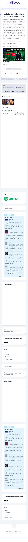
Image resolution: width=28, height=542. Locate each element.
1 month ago (10, 250)
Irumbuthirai (8, 68)
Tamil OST (17, 79)
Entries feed (7, 354)
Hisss (10, 242)
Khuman (10, 266)
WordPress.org (8, 359)
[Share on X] (5, 73)
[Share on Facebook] (11, 73)
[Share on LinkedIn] (22, 73)
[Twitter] (14, 6)
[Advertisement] (12, 314)
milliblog (11, 219)
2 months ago (10, 263)
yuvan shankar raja (17, 68)
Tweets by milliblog (8, 208)
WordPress (13, 532)
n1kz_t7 (10, 252)
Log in (6, 351)
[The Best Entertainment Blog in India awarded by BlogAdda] (14, 331)
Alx (21, 532)
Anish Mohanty (12, 231)
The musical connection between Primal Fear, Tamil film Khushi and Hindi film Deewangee (7, 110)
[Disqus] (14, 135)
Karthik (12, 79)
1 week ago (9, 228)
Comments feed (8, 356)
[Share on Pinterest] (17, 73)
